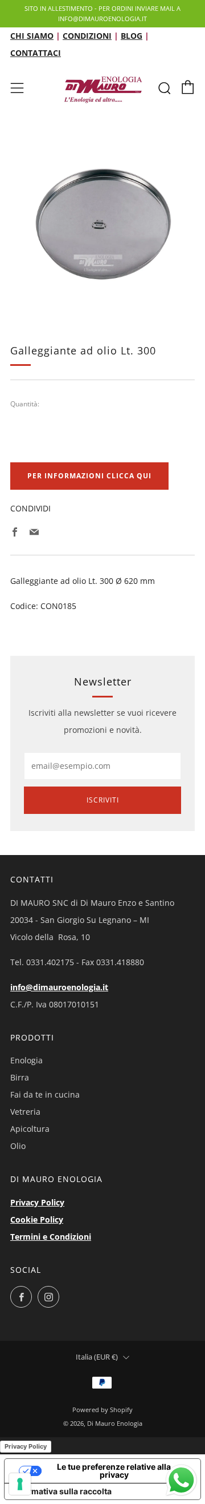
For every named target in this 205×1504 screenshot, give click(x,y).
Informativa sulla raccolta (62, 1491)
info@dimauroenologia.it (59, 987)
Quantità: (24, 404)
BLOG (131, 35)
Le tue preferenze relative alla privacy (114, 1470)
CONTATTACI (35, 52)
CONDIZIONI (87, 35)
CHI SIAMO (32, 35)
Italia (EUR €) (97, 1357)
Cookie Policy (36, 1219)
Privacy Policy (37, 1202)
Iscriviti (103, 800)
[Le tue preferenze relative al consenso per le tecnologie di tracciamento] (20, 1484)
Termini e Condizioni (50, 1236)
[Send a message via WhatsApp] (181, 1480)
